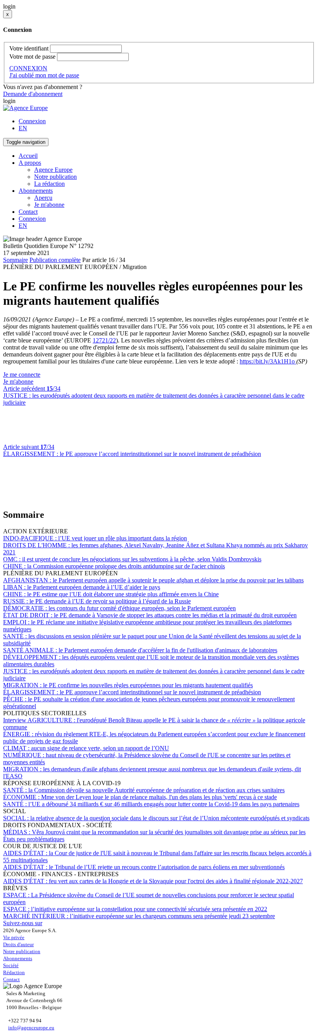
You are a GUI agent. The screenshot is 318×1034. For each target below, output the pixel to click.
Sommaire (15, 260)
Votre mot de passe (32, 56)
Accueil (28, 155)
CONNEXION (28, 68)
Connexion (32, 121)
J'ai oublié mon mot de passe (44, 75)
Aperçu (43, 197)
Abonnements (17, 958)
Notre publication (55, 176)
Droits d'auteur (18, 944)
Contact (28, 211)
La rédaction (49, 183)
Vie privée (13, 937)
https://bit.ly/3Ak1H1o (268, 361)
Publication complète (55, 260)
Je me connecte (21, 374)
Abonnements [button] (36, 190)
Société (11, 965)
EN (23, 128)
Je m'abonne (49, 204)
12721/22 (104, 340)
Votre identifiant (28, 48)
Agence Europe (53, 169)
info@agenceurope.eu (31, 1028)
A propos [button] (30, 162)
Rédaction (14, 972)
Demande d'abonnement (32, 94)
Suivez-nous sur (22, 923)
